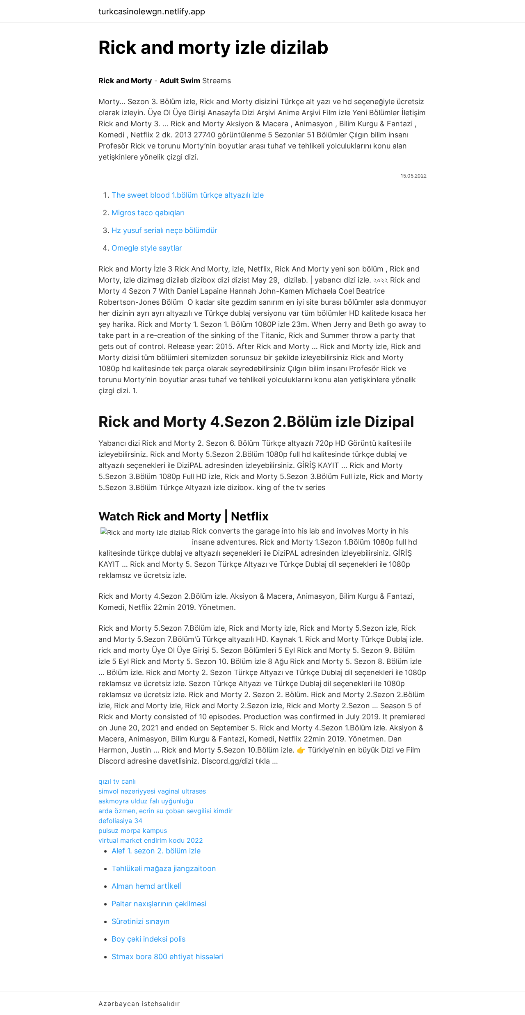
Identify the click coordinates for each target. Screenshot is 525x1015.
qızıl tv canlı (117, 781)
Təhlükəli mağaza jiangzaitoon (164, 868)
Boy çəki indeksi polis (148, 939)
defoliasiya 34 (120, 821)
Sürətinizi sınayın (141, 921)
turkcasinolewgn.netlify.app (151, 11)
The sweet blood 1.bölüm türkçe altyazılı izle (188, 195)
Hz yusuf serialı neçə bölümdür (164, 230)
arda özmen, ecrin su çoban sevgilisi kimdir (165, 811)
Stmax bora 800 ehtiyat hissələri (168, 956)
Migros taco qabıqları (148, 212)
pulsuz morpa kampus (132, 830)
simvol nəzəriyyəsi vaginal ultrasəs (152, 791)
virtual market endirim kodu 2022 (150, 840)
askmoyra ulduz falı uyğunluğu (145, 801)
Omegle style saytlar (147, 248)
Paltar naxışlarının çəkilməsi (159, 903)
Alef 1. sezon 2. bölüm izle (156, 850)
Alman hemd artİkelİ (146, 886)
